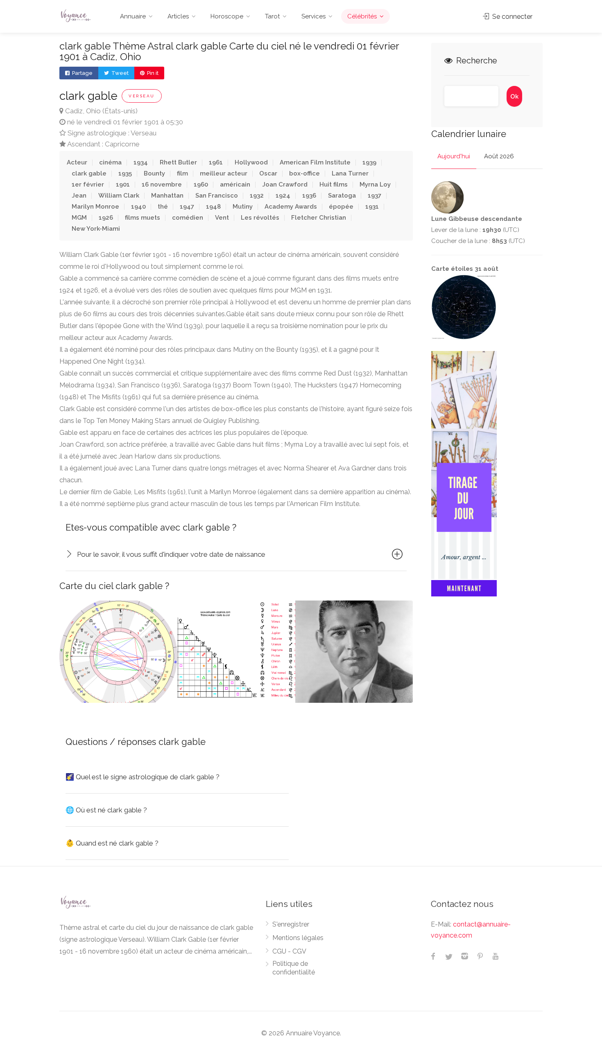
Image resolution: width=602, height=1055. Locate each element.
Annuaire (133, 16)
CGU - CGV (289, 951)
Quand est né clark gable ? (112, 843)
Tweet (119, 73)
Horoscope (226, 16)
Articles (178, 16)
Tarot (272, 16)
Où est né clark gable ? (106, 810)
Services (313, 16)
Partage (82, 73)
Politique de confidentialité (293, 968)
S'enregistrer (290, 924)
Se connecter (511, 16)
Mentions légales (298, 938)
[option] (118, 652)
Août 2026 (499, 156)
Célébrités (362, 16)
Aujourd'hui (453, 156)
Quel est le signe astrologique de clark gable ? (143, 777)
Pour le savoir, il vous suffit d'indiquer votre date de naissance (171, 554)
